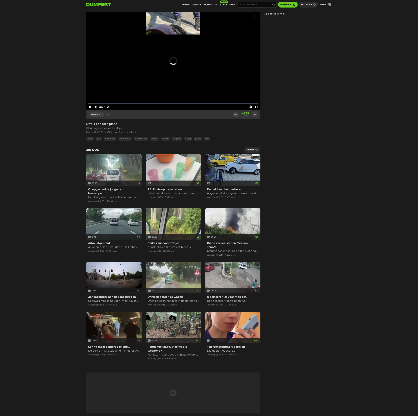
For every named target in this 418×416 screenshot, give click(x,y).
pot (99, 138)
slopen (165, 138)
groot (198, 138)
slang (188, 138)
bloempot (110, 138)
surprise (177, 138)
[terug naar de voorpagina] (98, 4)
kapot (154, 138)
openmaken (141, 138)
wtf (207, 138)
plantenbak (125, 138)
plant (90, 138)
